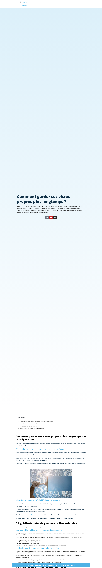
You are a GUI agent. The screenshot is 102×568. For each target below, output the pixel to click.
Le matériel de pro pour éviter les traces (29, 426)
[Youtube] (51, 217)
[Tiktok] (47, 217)
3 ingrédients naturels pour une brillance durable (31, 423)
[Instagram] (55, 217)
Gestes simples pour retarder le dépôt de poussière (32, 428)
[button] (83, 417)
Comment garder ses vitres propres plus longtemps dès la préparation (36, 421)
